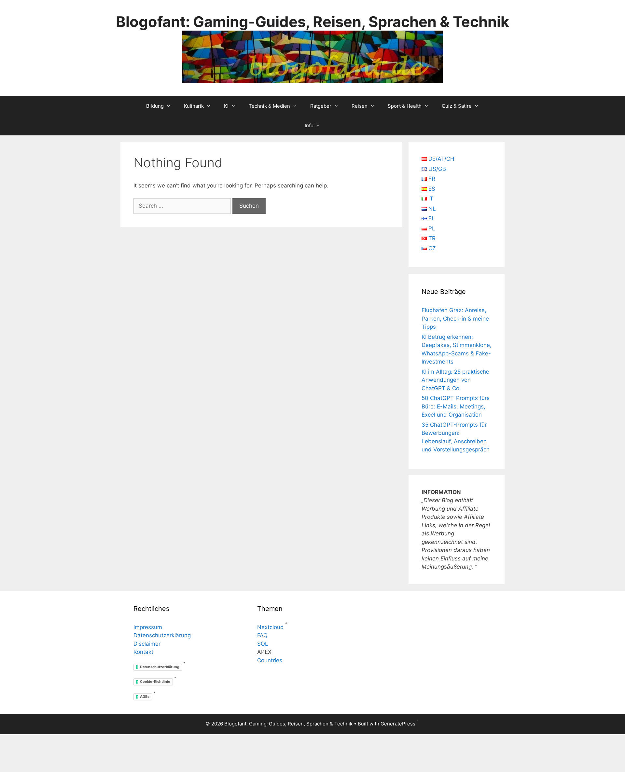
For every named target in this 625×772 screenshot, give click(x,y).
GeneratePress (398, 724)
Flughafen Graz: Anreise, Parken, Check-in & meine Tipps (455, 318)
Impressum (147, 627)
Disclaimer (146, 644)
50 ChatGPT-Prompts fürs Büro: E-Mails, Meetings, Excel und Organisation (456, 406)
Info (309, 125)
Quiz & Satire (457, 106)
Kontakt (143, 652)
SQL (262, 644)
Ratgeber (320, 106)
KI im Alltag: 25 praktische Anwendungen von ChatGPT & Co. (455, 380)
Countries (269, 660)
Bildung (155, 106)
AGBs (144, 696)
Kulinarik (194, 106)
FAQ (262, 635)
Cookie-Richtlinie (155, 681)
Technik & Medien (269, 106)
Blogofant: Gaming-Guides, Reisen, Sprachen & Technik (312, 22)
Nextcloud (270, 627)
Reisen (360, 106)
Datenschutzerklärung (162, 635)
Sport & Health (405, 106)
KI (226, 106)
